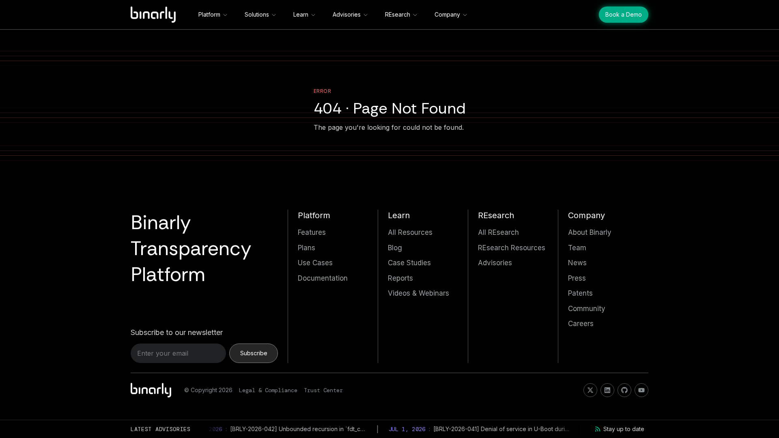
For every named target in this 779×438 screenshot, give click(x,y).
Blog (395, 248)
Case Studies (409, 263)
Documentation (323, 278)
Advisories (347, 14)
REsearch (397, 14)
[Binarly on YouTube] (641, 390)
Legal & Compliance (268, 390)
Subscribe (253, 353)
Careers (581, 324)
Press (577, 278)
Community (586, 309)
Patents (580, 293)
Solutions (257, 14)
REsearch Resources (511, 248)
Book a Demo (623, 14)
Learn (300, 14)
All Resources (410, 232)
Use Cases (315, 263)
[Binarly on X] (590, 390)
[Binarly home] (153, 14)
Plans (306, 248)
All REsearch (498, 232)
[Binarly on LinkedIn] (607, 390)
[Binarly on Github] (624, 390)
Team (577, 248)
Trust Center (323, 390)
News (577, 263)
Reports (400, 278)
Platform (209, 14)
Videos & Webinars (418, 293)
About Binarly (589, 232)
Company (447, 14)
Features (312, 232)
